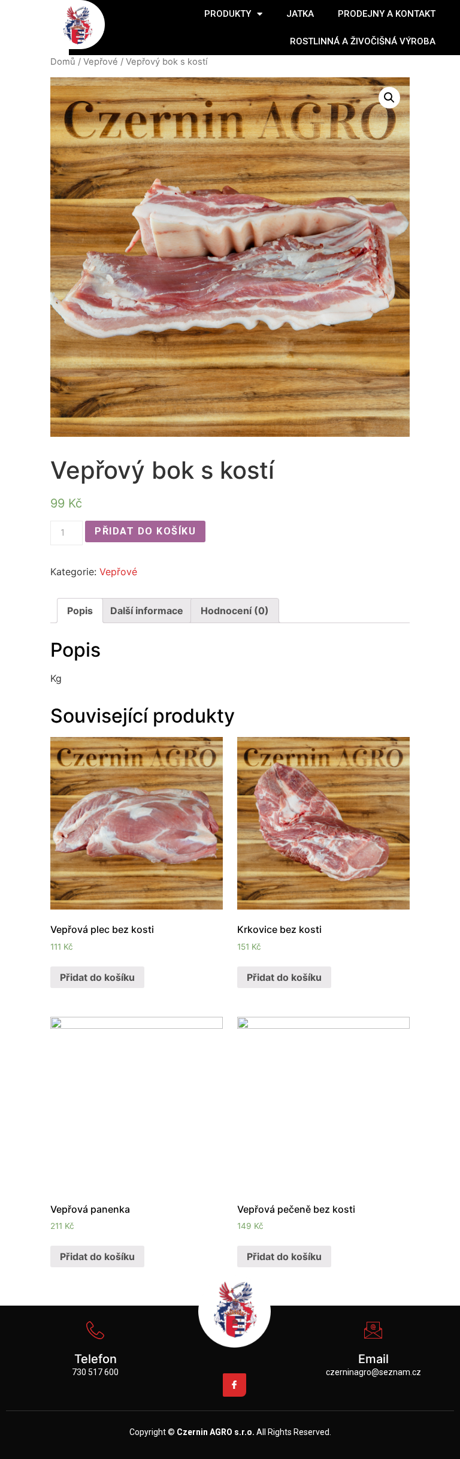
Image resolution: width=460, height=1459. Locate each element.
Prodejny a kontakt (386, 13)
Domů (62, 61)
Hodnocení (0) (235, 611)
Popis (80, 611)
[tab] (80, 610)
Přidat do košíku (145, 531)
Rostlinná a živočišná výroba (362, 41)
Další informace (146, 611)
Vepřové (100, 61)
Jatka (300, 13)
